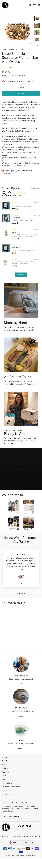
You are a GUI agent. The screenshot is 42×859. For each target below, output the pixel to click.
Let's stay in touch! (14, 802)
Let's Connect (7, 794)
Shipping (5, 75)
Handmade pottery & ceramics (21, 744)
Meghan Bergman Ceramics (13, 49)
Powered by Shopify (30, 855)
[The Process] (21, 696)
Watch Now (10, 487)
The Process (7, 761)
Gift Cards (6, 768)
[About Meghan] (21, 664)
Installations (7, 783)
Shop (4, 765)
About (4, 757)
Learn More (21, 684)
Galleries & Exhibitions (11, 787)
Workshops (6, 790)
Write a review (35, 188)
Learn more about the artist (21, 679)
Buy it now (21, 93)
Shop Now (21, 748)
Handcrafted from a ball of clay (21, 711)
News (4, 779)
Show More (29, 206)
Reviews (5, 772)
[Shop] (21, 729)
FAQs (4, 776)
